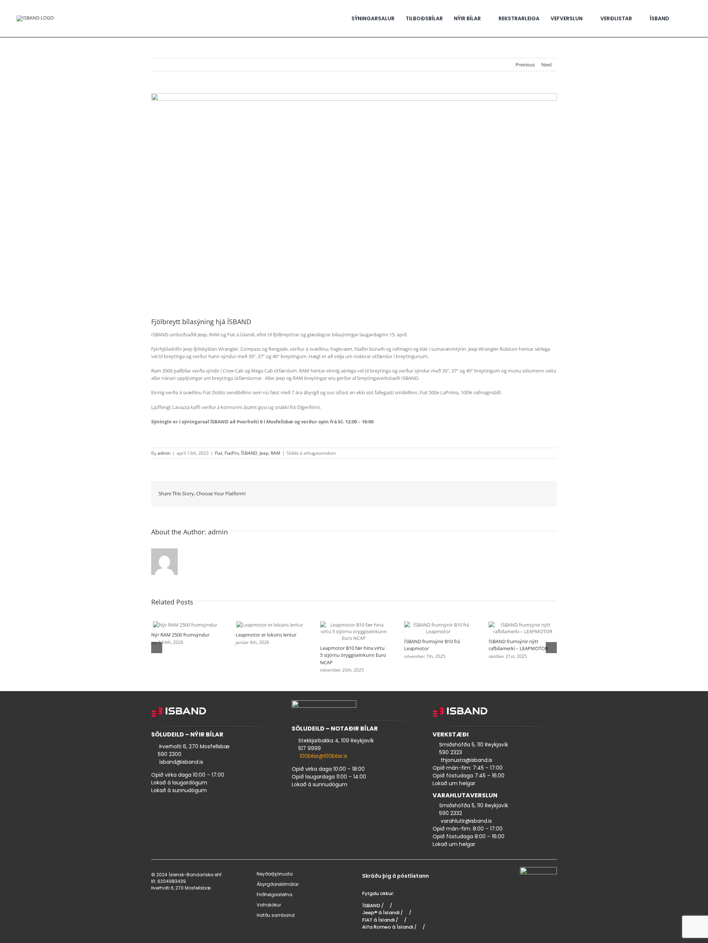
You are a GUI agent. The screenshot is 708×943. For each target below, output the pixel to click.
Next (546, 64)
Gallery (194, 624)
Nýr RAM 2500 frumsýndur (176, 624)
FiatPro (232, 453)
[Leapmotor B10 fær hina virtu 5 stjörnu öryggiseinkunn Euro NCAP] (354, 631)
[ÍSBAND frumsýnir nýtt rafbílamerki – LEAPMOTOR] (523, 628)
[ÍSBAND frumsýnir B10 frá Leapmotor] (438, 628)
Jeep (264, 453)
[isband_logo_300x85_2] (35, 17)
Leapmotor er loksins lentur (261, 624)
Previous (525, 64)
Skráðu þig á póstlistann (395, 876)
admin (163, 453)
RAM (275, 453)
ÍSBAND (249, 453)
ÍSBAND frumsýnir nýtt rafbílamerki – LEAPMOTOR (514, 628)
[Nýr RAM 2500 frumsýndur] (185, 624)
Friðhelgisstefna (274, 894)
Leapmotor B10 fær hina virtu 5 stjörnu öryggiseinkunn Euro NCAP (345, 631)
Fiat (218, 453)
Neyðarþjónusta (275, 874)
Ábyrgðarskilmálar (278, 884)
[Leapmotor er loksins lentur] (269, 624)
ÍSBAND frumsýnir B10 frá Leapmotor (429, 628)
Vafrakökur (269, 905)
